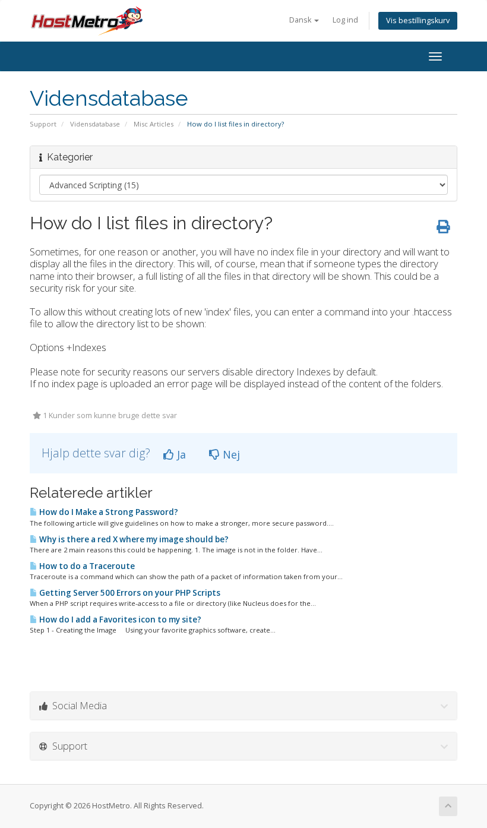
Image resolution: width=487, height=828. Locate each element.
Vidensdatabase (95, 123)
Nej (230, 454)
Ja (180, 454)
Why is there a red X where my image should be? (133, 539)
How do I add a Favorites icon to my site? (119, 619)
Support (43, 123)
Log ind (345, 20)
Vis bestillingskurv (418, 20)
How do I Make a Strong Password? (107, 512)
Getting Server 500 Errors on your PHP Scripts (128, 592)
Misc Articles (153, 123)
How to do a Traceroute (86, 566)
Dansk (301, 20)
